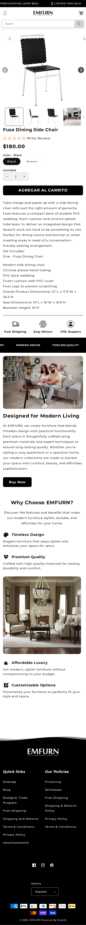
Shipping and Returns (21, 819)
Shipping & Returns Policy (61, 808)
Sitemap (9, 782)
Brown (34, 162)
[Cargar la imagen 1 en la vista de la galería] (14, 117)
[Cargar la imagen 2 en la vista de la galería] (34, 117)
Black (11, 161)
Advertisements (16, 842)
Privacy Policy (14, 835)
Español (41, 891)
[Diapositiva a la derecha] (83, 116)
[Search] (79, 23)
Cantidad (9, 170)
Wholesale (53, 790)
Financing (53, 782)
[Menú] (5, 13)
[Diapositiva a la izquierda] (2, 116)
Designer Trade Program (15, 800)
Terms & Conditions (18, 827)
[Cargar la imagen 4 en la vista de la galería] (72, 117)
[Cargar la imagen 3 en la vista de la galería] (53, 117)
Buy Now (17, 482)
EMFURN (34, 920)
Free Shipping (14, 810)
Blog (7, 790)
